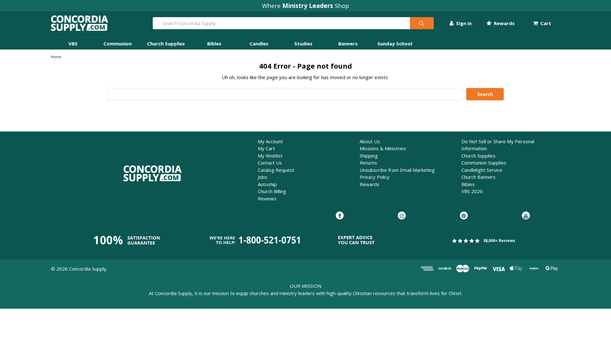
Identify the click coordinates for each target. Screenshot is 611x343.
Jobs (262, 177)
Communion (117, 43)
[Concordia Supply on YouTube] (526, 216)
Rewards (504, 23)
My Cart (266, 148)
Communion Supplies (483, 162)
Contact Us (270, 162)
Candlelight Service (481, 170)
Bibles (214, 43)
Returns (368, 162)
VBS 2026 (472, 191)
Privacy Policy (375, 177)
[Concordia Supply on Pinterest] (464, 216)
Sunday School (394, 43)
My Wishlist (270, 155)
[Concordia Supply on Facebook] (340, 216)
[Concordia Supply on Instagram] (402, 216)
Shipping (369, 155)
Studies (303, 43)
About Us (370, 141)
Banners (348, 43)
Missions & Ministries (383, 148)
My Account (270, 141)
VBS (73, 43)
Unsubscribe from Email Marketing (397, 170)
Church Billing (272, 191)
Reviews (267, 198)
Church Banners (478, 177)
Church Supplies (166, 43)
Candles (258, 43)
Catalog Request (276, 170)
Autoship (267, 184)
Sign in (463, 23)
